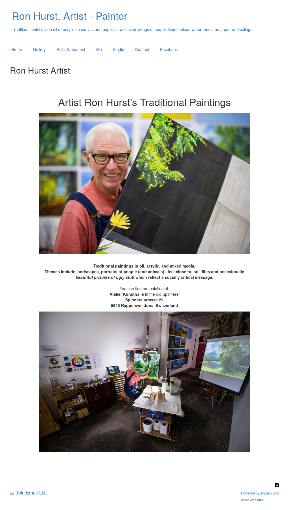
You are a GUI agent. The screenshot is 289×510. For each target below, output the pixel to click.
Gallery (39, 49)
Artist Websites (252, 499)
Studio (118, 49)
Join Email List (31, 492)
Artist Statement (71, 49)
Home (16, 49)
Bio (99, 49)
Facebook (169, 49)
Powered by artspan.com (260, 493)
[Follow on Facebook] (277, 485)
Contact (142, 49)
